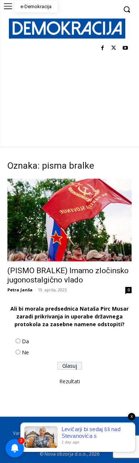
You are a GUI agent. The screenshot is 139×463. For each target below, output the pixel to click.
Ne (25, 352)
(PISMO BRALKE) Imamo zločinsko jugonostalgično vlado (68, 275)
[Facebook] (102, 48)
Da (25, 341)
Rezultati (69, 381)
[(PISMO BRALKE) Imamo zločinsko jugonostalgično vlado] (69, 220)
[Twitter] (113, 48)
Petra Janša (20, 289)
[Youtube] (125, 48)
